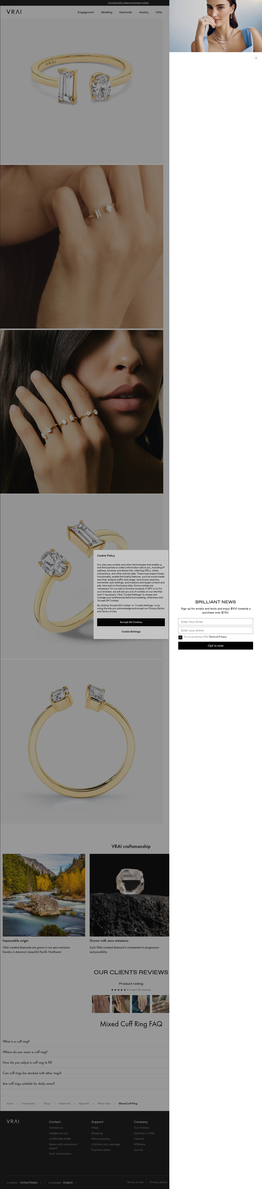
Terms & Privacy (218, 637)
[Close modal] (131, 594)
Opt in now (216, 645)
